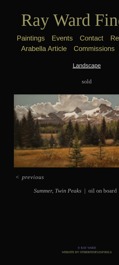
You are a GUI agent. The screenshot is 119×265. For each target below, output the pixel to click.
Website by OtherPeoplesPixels (87, 252)
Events (62, 38)
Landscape (87, 65)
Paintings (31, 38)
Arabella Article (44, 48)
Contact (91, 38)
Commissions (94, 48)
